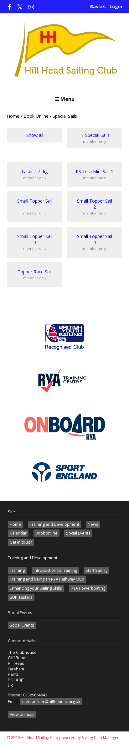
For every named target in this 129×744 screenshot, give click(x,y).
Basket (98, 6)
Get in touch (21, 542)
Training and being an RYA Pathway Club (47, 579)
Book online (46, 533)
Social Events (78, 533)
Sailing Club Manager (100, 737)
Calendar (18, 533)
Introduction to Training (55, 570)
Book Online (36, 116)
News (93, 524)
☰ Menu (65, 99)
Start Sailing (96, 570)
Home (13, 116)
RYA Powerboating (88, 588)
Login (116, 6)
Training (17, 570)
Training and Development (54, 524)
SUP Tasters (21, 597)
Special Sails (95, 138)
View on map (22, 714)
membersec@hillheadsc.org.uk (51, 701)
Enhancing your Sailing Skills (36, 588)
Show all (34, 135)
